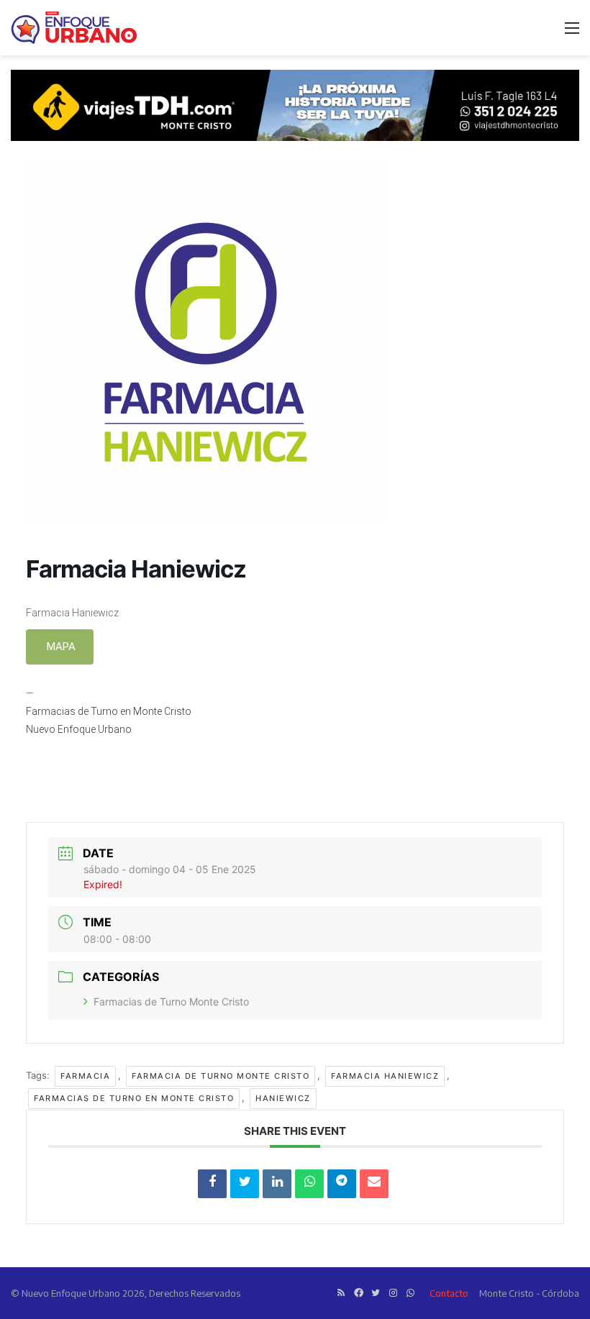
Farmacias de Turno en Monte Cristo (108, 711)
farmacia (85, 1076)
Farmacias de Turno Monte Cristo (171, 1001)
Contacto (449, 1293)
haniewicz (283, 1098)
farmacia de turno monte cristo (220, 1076)
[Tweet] (244, 1183)
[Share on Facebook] (212, 1183)
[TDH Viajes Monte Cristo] (295, 104)
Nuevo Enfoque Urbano (79, 729)
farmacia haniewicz (385, 1076)
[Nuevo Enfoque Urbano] (74, 27)
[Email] (374, 1183)
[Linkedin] (277, 1183)
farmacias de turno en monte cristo (134, 1098)
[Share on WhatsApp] (309, 1183)
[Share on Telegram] (341, 1183)
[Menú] (572, 33)
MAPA (60, 646)
